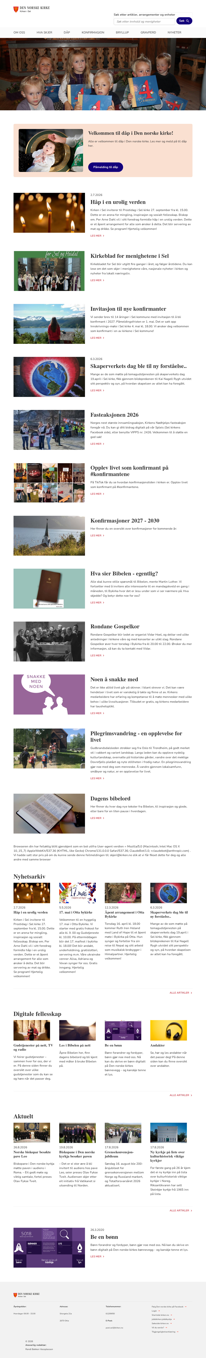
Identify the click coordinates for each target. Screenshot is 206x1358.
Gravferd (148, 32)
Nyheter (174, 32)
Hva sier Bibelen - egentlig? (124, 573)
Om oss (19, 32)
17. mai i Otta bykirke (75, 912)
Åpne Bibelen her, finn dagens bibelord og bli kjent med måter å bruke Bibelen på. (78, 1059)
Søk (181, 21)
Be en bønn (113, 1045)
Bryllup (122, 32)
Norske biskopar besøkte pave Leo (32, 1154)
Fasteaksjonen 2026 (114, 414)
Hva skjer (44, 32)
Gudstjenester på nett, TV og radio (33, 1047)
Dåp (67, 32)
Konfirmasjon (93, 32)
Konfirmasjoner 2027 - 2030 (124, 520)
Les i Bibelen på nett (74, 1045)
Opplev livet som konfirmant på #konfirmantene (129, 470)
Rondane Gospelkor (115, 626)
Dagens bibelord (110, 798)
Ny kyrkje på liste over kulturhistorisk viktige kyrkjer (167, 1156)
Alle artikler (179, 993)
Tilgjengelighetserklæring (163, 1331)
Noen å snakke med (114, 679)
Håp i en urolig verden (118, 201)
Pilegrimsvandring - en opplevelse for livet (136, 736)
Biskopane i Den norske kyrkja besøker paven (77, 1154)
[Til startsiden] (38, 9)
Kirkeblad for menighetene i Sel (129, 255)
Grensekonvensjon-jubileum (119, 1154)
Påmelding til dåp (105, 167)
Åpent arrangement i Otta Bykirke (124, 914)
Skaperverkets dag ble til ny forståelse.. (138, 366)
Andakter (157, 1045)
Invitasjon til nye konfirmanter (128, 308)
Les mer (95, 236)
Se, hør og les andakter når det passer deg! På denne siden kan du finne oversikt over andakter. (168, 1059)
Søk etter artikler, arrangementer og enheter (144, 15)
